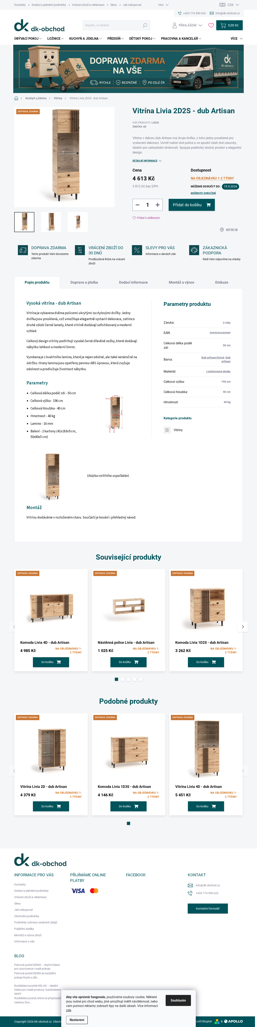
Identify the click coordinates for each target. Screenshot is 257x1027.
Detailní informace (145, 160)
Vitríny (178, 430)
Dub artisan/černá (212, 357)
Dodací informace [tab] (133, 282)
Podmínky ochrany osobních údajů (35, 922)
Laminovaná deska (218, 371)
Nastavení (77, 1020)
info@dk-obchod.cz (208, 885)
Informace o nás (24, 941)
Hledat (145, 25)
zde (68, 1010)
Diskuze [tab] (221, 282)
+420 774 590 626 (207, 893)
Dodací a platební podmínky (49, 4)
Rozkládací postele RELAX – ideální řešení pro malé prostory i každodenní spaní (37, 989)
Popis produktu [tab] (37, 282)
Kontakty (20, 4)
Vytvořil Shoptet (202, 1021)
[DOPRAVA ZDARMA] (51, 606)
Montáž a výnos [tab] (181, 282)
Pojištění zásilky (24, 928)
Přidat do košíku (187, 204)
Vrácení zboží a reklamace (88, 4)
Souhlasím (178, 1000)
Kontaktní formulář (208, 908)
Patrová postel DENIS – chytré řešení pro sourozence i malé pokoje (37, 966)
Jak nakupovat (132, 4)
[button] (116, 679)
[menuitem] (28, 39)
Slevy (113, 4)
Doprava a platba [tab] (84, 282)
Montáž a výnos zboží (27, 935)
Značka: (139, 126)
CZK (230, 5)
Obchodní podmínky (26, 916)
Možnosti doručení (203, 193)
